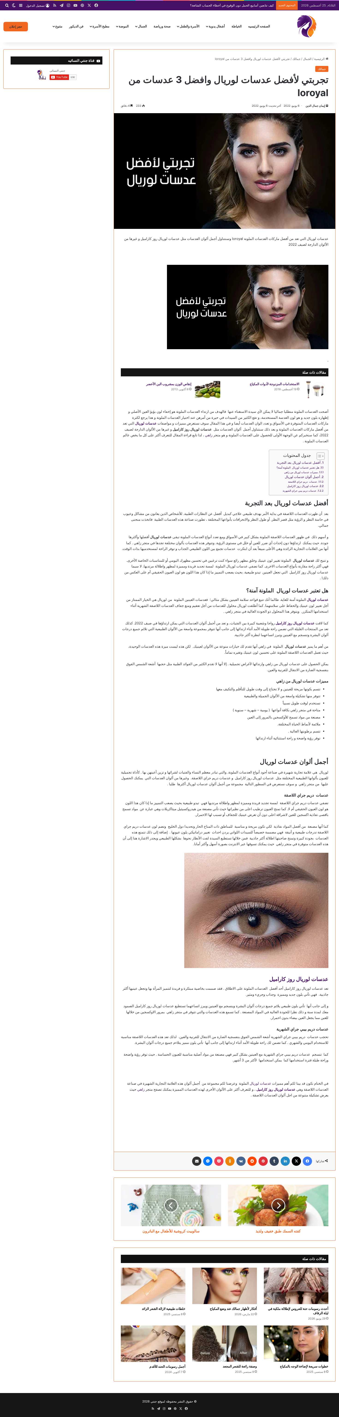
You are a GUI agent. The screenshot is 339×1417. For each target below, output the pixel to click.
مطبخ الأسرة (101, 26)
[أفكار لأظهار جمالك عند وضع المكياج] (224, 1286)
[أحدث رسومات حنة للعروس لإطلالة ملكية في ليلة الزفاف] (296, 1286)
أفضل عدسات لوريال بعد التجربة (299, 462)
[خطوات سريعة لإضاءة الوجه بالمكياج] (296, 1343)
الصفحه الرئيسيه (259, 26)
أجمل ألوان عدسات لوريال (302, 477)
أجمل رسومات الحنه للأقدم (167, 1366)
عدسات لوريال (260, 1083)
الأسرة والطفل (189, 26)
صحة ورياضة (162, 26)
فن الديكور (76, 26)
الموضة (124, 26)
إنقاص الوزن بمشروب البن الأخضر (168, 384)
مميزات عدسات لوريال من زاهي (301, 472)
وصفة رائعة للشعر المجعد (240, 1366)
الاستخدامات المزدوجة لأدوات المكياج (274, 384)
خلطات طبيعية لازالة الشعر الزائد (163, 1309)
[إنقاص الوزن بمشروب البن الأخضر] (207, 389)
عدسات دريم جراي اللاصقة (302, 481)
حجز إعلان (15, 26)
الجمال (142, 26)
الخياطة (237, 26)
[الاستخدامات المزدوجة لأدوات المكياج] (315, 389)
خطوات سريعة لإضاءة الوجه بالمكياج (304, 1366)
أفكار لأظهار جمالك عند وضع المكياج (233, 1309)
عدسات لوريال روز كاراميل (302, 486)
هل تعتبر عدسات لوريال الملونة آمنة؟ (298, 467)
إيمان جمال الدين (315, 105)
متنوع (58, 26)
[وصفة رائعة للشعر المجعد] (224, 1343)
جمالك (296, 59)
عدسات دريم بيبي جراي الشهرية (299, 490)
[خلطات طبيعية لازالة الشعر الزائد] (153, 1286)
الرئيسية (320, 59)
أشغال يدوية (217, 26)
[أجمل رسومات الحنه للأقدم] (153, 1343)
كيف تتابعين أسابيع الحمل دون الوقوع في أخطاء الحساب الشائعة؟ (232, 5)
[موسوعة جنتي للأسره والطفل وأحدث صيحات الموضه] (307, 26)
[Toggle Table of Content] (318, 456)
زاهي (208, 435)
